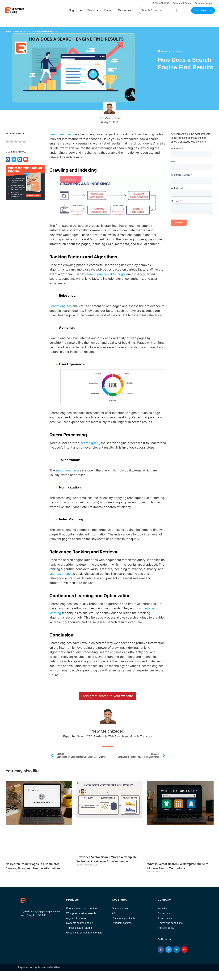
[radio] (7, 142)
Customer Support (204, 3)
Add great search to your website (108, 696)
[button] (170, 10)
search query (89, 443)
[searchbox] (155, 10)
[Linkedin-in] (176, 949)
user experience (60, 574)
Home (9, 31)
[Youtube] (184, 949)
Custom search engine (171, 51)
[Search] (173, 10)
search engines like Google (106, 274)
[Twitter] (168, 949)
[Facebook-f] (161, 949)
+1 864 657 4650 (160, 3)
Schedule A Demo (182, 3)
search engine (66, 470)
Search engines (60, 134)
